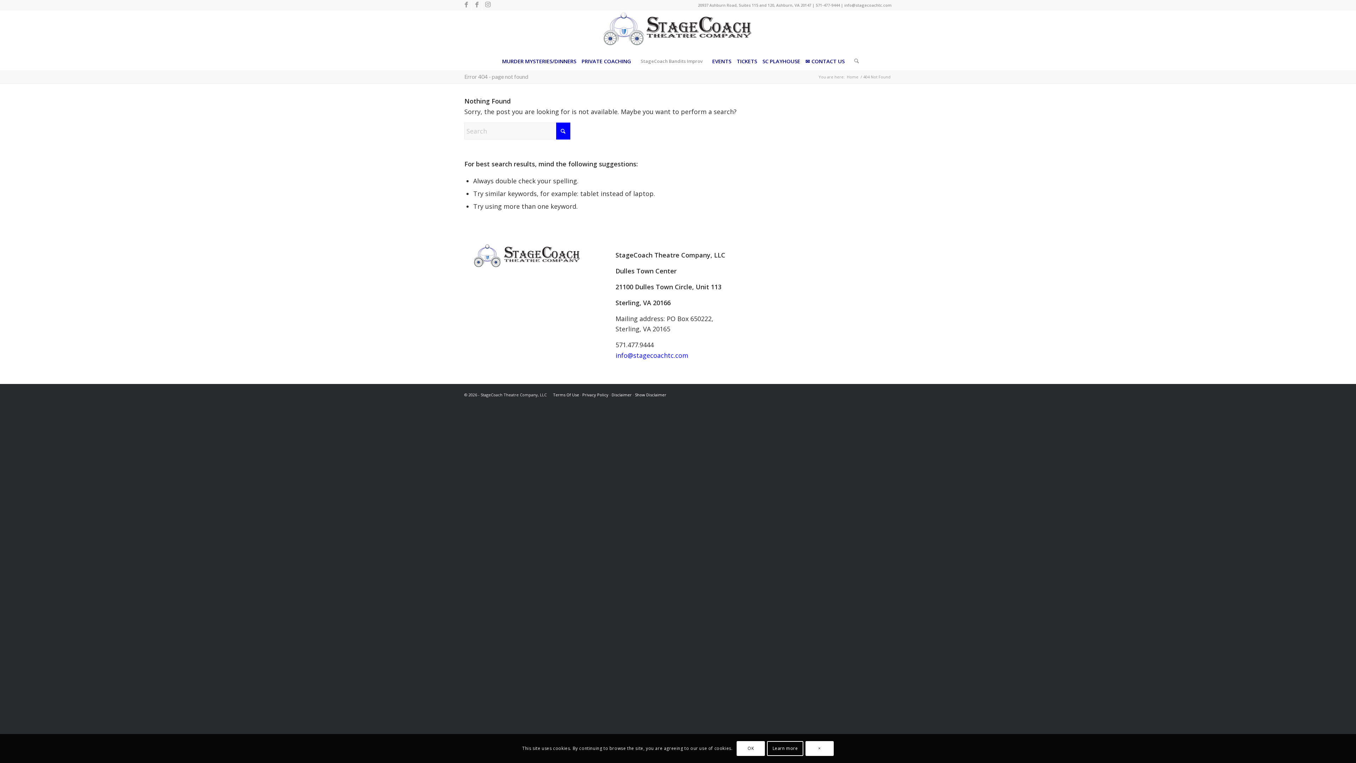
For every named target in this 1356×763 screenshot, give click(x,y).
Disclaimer (622, 394)
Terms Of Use (566, 394)
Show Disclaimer (650, 394)
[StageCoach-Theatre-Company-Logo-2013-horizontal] (678, 31)
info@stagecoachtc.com (868, 5)
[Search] (854, 61)
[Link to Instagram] (487, 5)
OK (751, 748)
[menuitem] (539, 61)
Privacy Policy (595, 394)
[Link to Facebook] (466, 5)
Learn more (785, 748)
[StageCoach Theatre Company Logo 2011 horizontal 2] (527, 255)
